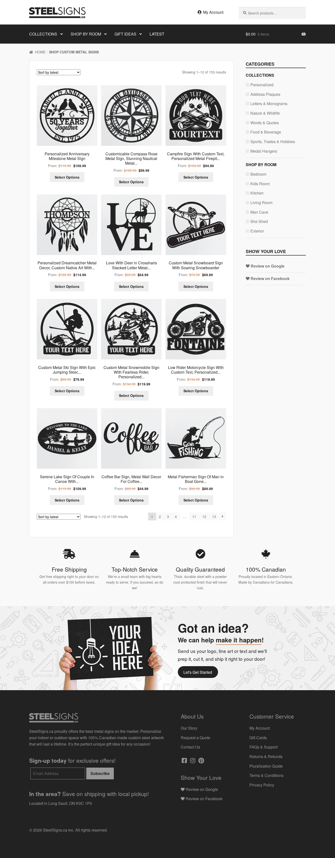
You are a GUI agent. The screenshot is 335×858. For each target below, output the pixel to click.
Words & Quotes (264, 122)
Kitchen (257, 193)
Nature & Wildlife (265, 113)
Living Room (261, 202)
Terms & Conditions (266, 775)
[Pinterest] (200, 761)
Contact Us (190, 747)
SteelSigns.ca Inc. (58, 830)
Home (40, 51)
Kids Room (260, 183)
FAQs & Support (263, 747)
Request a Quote (195, 737)
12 (204, 516)
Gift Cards (258, 737)
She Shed (259, 221)
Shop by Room (86, 34)
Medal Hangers (263, 151)
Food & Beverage (265, 132)
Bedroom (258, 174)
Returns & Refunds (266, 756)
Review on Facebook (270, 278)
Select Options (67, 177)
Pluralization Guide (266, 766)
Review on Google (267, 266)
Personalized (261, 84)
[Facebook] (184, 761)
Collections (43, 34)
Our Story (189, 728)
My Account (212, 12)
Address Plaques (265, 94)
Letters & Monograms (268, 103)
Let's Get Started (197, 672)
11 (194, 516)
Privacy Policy (261, 785)
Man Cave (259, 212)
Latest (157, 34)
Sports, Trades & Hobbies (272, 141)
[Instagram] (192, 761)
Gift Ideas (125, 34)
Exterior (257, 231)
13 (214, 516)
